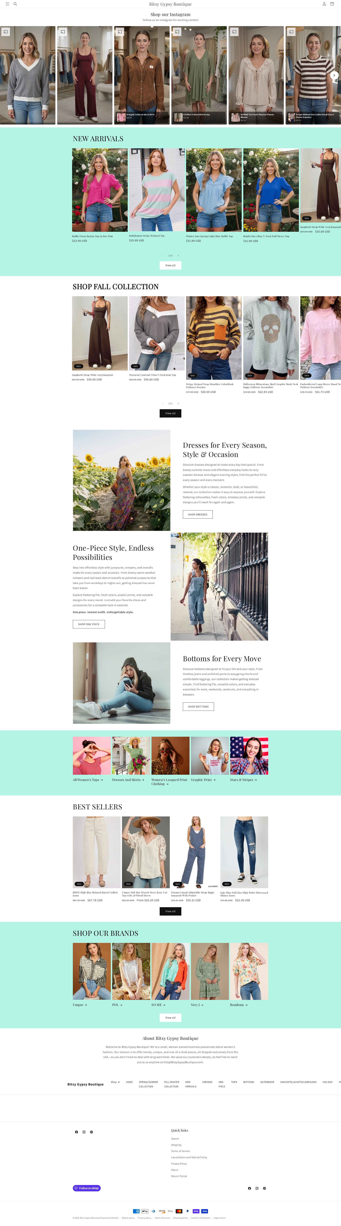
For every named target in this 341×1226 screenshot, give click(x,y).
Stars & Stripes (241, 780)
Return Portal (179, 1176)
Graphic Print (201, 780)
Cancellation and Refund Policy (189, 1157)
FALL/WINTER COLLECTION (171, 1084)
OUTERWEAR (267, 1082)
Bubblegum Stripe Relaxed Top (147, 235)
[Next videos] (334, 75)
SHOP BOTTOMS (198, 706)
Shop (114, 1082)
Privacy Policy (179, 1163)
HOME (129, 1082)
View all (171, 265)
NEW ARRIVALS (190, 1084)
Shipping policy (180, 1217)
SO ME (156, 1005)
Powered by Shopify (109, 1218)
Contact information (200, 1217)
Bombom (237, 1005)
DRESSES (207, 1082)
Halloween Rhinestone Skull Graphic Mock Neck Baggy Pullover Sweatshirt (270, 386)
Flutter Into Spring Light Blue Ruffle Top (209, 236)
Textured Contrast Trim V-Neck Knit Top (152, 375)
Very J (195, 1005)
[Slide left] (163, 255)
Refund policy (128, 1217)
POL (115, 1005)
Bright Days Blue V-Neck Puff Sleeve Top (266, 236)
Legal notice (219, 1217)
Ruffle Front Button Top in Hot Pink (92, 236)
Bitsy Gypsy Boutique (90, 1218)
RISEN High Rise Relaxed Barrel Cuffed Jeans (95, 894)
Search (175, 1138)
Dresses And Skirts (126, 780)
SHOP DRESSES (197, 514)
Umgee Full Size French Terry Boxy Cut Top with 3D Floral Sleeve (144, 894)
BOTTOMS (248, 1082)
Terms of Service (180, 1151)
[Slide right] (178, 255)
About (174, 1169)
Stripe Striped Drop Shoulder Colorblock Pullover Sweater (209, 386)
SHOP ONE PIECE (89, 624)
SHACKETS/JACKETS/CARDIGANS (298, 1082)
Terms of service (162, 1217)
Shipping (176, 1144)
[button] (7, 4)
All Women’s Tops (86, 780)
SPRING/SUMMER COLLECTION (148, 1084)
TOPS (234, 1082)
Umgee (78, 1005)
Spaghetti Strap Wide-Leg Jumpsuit (92, 375)
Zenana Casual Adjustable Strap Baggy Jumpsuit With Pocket (193, 894)
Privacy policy (144, 1217)
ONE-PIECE (222, 1084)
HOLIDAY (328, 1082)
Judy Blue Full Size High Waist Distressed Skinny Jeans (244, 894)
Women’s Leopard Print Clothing (169, 782)
